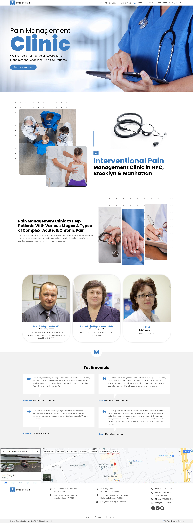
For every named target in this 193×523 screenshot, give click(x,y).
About (89, 517)
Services (98, 517)
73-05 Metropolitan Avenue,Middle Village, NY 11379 (66, 496)
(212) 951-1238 (148, 3)
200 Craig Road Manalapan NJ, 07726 (109, 490)
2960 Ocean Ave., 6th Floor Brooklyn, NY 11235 (65, 490)
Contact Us (110, 517)
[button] (23, 67)
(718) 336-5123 (167, 499)
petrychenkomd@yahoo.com (113, 502)
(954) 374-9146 (177, 3)
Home (80, 517)
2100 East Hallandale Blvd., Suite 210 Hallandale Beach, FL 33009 (115, 496)
